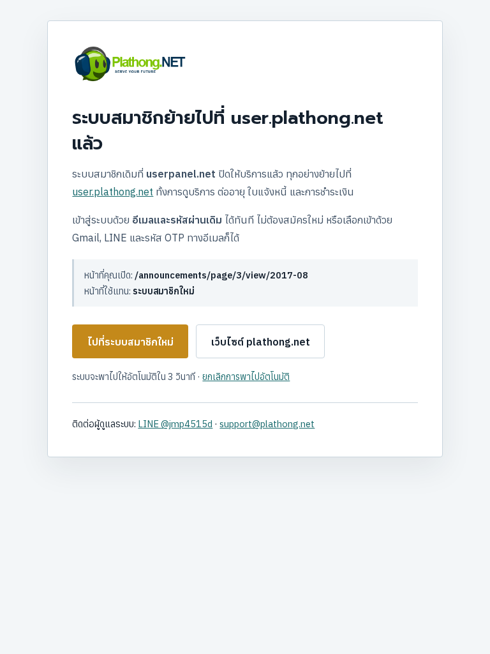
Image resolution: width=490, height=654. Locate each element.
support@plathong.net (267, 424)
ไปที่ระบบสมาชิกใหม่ (130, 341)
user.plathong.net (112, 191)
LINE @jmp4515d (175, 424)
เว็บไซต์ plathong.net (260, 341)
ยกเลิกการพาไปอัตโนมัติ (246, 376)
